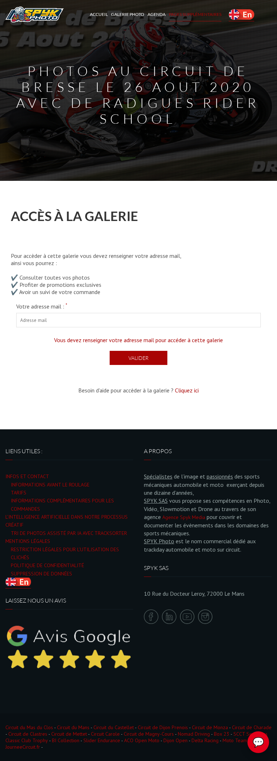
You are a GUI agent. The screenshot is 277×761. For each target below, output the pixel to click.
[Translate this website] (241, 14)
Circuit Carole (105, 734)
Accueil (99, 14)
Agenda (157, 14)
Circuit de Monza (210, 727)
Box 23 (221, 734)
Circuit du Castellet (113, 727)
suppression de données (41, 573)
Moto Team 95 (238, 740)
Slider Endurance (101, 740)
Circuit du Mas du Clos (29, 727)
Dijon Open (175, 740)
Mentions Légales (27, 541)
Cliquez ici (187, 390)
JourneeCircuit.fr (22, 747)
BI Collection (65, 740)
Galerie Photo (127, 14)
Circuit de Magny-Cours (149, 734)
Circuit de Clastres (27, 734)
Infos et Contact (27, 476)
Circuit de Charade (252, 727)
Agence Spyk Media (183, 517)
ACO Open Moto (141, 740)
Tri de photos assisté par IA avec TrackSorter (69, 533)
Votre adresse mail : (41, 306)
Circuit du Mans (73, 727)
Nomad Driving (194, 734)
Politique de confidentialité (47, 565)
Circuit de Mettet (69, 734)
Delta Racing (205, 740)
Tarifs (18, 492)
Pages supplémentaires (195, 14)
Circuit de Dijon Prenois (163, 727)
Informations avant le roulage (50, 484)
